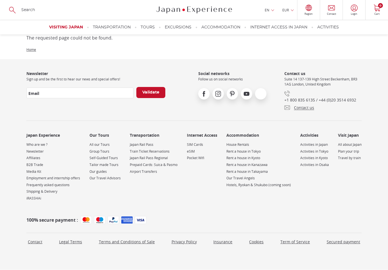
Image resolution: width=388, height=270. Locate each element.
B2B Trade (34, 165)
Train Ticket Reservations (150, 151)
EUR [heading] (285, 10)
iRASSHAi (33, 198)
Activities (328, 27)
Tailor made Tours (103, 165)
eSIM (191, 151)
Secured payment (343, 241)
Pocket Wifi (195, 158)
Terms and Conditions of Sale (127, 241)
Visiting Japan (66, 27)
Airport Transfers (143, 171)
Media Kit (33, 171)
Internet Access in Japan (278, 27)
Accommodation (220, 27)
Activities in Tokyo (314, 151)
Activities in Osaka (314, 165)
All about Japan (350, 144)
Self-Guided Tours (103, 158)
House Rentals (237, 144)
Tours (148, 27)
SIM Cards (195, 144)
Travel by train (349, 158)
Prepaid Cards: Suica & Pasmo (154, 165)
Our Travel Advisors (105, 178)
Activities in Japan (314, 144)
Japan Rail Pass (141, 144)
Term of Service (295, 241)
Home (31, 49)
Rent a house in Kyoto (243, 158)
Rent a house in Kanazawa (247, 165)
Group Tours (99, 151)
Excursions (178, 27)
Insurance (222, 241)
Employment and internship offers (53, 178)
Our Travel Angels (240, 178)
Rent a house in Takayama (247, 171)
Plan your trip (348, 151)
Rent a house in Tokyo (243, 151)
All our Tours (99, 144)
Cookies (256, 241)
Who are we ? (36, 144)
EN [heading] (267, 10)
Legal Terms (70, 241)
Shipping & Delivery (41, 191)
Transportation (112, 27)
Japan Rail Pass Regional (149, 158)
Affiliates (33, 158)
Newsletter (35, 151)
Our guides (98, 171)
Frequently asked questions (48, 185)
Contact (35, 241)
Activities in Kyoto (314, 158)
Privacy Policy (184, 241)
